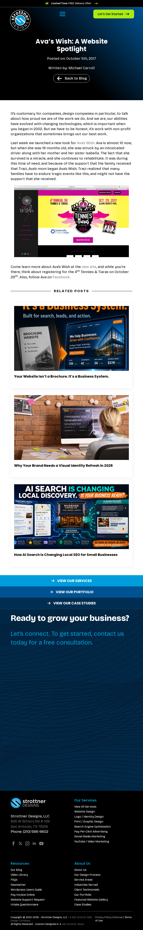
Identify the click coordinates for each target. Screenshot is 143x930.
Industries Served (86, 884)
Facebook (61, 277)
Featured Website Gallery (91, 899)
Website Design (84, 811)
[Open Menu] (62, 14)
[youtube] (41, 843)
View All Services (85, 806)
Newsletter (18, 884)
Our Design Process (87, 874)
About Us (80, 870)
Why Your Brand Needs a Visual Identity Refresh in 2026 (63, 465)
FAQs (14, 879)
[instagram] (27, 843)
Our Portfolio (82, 894)
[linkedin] (34, 843)
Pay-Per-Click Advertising (91, 831)
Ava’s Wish (86, 143)
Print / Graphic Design (88, 821)
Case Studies (82, 904)
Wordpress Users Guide (26, 889)
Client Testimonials (86, 889)
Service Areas (83, 879)
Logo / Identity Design (89, 816)
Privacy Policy (103, 917)
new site (89, 266)
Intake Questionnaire (24, 904)
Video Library (19, 874)
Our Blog (16, 870)
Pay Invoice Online (23, 894)
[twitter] (20, 843)
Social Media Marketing (89, 836)
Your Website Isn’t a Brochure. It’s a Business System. (61, 376)
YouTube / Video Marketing (91, 841)
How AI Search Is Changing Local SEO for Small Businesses (66, 555)
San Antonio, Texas (73, 924)
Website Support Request (28, 899)
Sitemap (118, 917)
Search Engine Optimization (92, 826)
